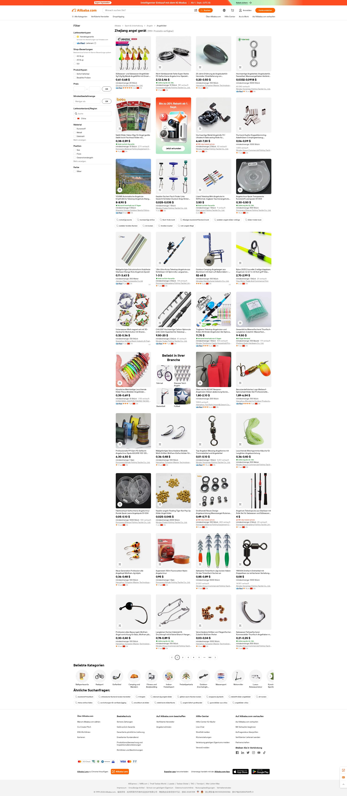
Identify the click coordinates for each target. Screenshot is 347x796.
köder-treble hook (254, 220)
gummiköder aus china (218, 703)
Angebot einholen (163, 727)
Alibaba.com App (222, 771)
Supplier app (170, 771)
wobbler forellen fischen (128, 226)
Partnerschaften (242, 742)
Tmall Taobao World (158, 784)
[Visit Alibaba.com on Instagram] (253, 752)
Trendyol (200, 784)
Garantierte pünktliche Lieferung (130, 732)
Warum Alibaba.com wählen (88, 722)
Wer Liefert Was (213, 784)
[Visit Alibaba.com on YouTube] (259, 752)
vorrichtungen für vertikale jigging (113, 703)
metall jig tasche (125, 220)
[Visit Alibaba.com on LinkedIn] (242, 752)
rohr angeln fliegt (187, 226)
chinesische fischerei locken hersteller (116, 697)
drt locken (262, 697)
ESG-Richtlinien (83, 732)
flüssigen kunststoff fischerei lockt (196, 220)
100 (209, 657)
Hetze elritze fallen (85, 703)
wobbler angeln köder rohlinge (228, 220)
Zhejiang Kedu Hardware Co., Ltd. (250, 343)
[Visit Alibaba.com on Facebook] (237, 752)
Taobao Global (182, 784)
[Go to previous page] (171, 657)
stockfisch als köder (141, 703)
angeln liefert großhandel (192, 703)
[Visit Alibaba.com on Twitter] (248, 752)
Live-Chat (200, 727)
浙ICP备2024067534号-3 (242, 792)
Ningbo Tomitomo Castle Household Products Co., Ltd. (213, 343)
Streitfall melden (203, 732)
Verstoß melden (202, 747)
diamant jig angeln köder (162, 697)
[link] (343, 770)
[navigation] (92, 342)
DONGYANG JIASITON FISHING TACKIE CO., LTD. (133, 401)
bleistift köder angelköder (241, 697)
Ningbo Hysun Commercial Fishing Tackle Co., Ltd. (253, 150)
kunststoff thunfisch (85, 697)
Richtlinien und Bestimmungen (130, 750)
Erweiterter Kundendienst (128, 737)
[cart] (233, 11)
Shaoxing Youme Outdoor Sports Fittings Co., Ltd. (133, 210)
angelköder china (241, 703)
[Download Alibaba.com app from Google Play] (260, 771)
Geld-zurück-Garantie (126, 727)
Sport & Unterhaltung (134, 26)
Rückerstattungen (203, 737)
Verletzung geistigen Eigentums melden (213, 742)
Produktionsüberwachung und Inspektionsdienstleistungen (129, 743)
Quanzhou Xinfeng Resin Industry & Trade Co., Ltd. (133, 341)
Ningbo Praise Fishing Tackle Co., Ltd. (171, 208)
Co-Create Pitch (84, 727)
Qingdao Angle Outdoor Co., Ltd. (129, 85)
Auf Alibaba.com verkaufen (247, 722)
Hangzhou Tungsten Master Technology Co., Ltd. (213, 85)
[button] (195, 10)
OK (106, 89)
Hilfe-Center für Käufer (205, 722)
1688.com (143, 784)
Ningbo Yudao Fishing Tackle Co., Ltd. (171, 341)
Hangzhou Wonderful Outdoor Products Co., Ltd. (253, 401)
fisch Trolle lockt (169, 220)
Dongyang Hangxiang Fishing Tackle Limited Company (173, 283)
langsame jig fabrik (216, 697)
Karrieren (81, 737)
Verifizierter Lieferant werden (248, 737)
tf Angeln (141, 697)
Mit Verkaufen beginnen (246, 727)
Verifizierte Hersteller (165, 722)
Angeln (150, 26)
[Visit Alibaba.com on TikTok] (264, 752)
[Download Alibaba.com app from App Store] (240, 771)
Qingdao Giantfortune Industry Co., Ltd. (212, 281)
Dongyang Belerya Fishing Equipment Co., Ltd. (133, 149)
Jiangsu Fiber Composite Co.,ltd (129, 281)
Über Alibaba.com (85, 716)
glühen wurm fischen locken (190, 697)
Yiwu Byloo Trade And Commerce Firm (252, 281)
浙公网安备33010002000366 (217, 792)
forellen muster (167, 226)
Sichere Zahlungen (125, 722)
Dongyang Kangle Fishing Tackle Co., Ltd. (173, 87)
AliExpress (132, 784)
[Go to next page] (215, 657)
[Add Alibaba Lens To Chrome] (120, 771)
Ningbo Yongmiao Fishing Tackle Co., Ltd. (253, 89)
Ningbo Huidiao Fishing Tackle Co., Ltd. (212, 149)
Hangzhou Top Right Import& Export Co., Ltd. (213, 404)
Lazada (171, 784)
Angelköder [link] (162, 26)
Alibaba (118, 26)
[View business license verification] (198, 792)
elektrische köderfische (166, 703)
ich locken (149, 226)
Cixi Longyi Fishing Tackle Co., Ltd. (210, 210)
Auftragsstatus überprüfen (247, 732)
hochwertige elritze (147, 220)
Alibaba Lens (83, 771)
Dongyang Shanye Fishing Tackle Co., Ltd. (253, 210)
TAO (192, 784)
